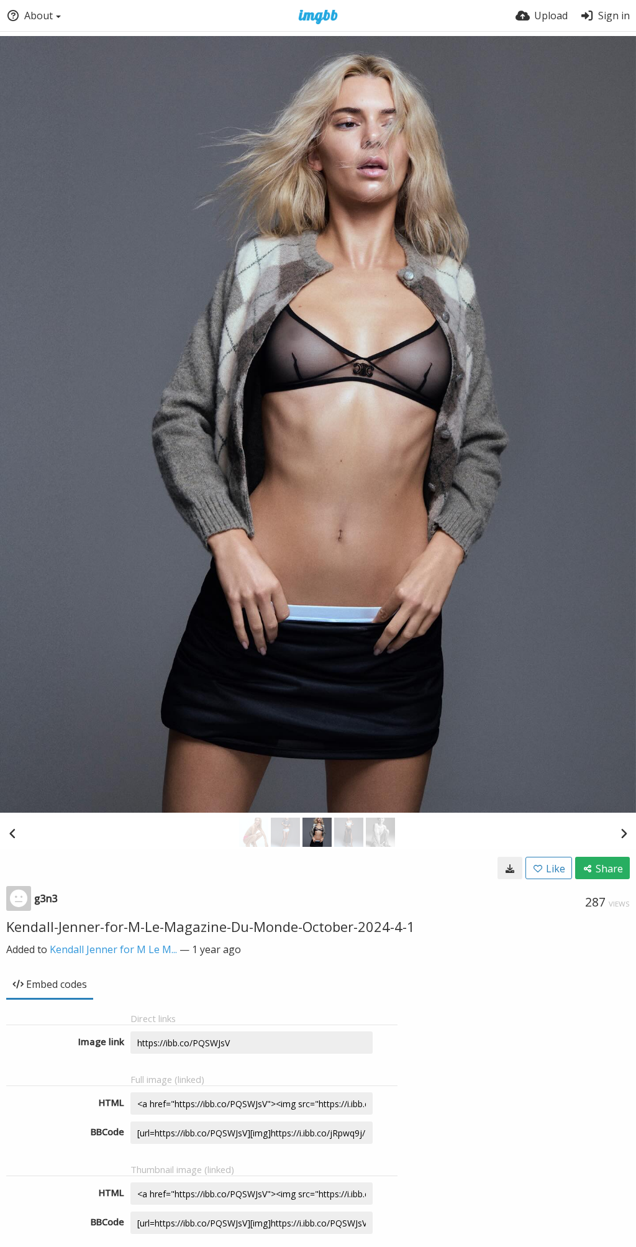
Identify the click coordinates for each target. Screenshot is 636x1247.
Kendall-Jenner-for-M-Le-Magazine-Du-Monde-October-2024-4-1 (210, 926)
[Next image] (623, 833)
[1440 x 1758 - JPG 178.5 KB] (509, 868)
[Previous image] (12, 833)
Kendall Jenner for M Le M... (113, 949)
